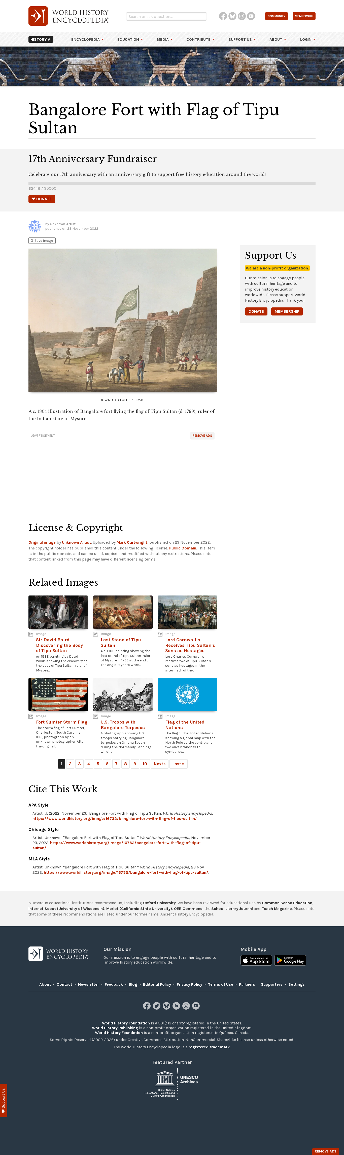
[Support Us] (3, 1100)
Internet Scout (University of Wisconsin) (66, 908)
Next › (160, 763)
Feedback (114, 984)
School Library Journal (232, 908)
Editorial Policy (157, 984)
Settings (296, 984)
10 (145, 763)
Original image (42, 542)
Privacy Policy (189, 984)
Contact (64, 984)
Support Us (240, 39)
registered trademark (209, 1047)
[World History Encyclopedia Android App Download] (290, 961)
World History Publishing (115, 1027)
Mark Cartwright (132, 542)
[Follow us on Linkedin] (177, 1008)
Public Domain (182, 548)
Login (306, 39)
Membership (287, 311)
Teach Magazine (277, 908)
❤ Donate (42, 198)
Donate (256, 311)
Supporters (272, 984)
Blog (133, 984)
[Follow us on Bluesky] (167, 1008)
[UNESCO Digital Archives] (172, 1083)
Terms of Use (220, 984)
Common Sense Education (287, 902)
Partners (247, 984)
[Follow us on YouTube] (196, 1008)
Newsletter (88, 984)
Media (163, 39)
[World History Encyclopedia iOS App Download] (256, 961)
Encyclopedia (85, 39)
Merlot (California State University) (139, 908)
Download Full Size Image (123, 400)
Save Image (41, 240)
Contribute (198, 39)
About (275, 39)
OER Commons (188, 908)
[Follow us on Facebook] (147, 1008)
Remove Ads (202, 435)
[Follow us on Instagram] (186, 1008)
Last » (178, 763)
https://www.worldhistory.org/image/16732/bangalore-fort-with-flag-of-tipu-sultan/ (114, 818)
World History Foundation (126, 1023)
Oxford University (159, 902)
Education (128, 39)
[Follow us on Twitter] (157, 1008)
